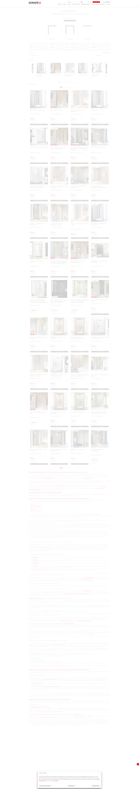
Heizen (69, 4)
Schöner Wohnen (76, 4)
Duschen (60, 4)
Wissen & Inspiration (100, 4)
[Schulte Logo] (35, 3)
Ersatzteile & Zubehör (85, 4)
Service (93, 4)
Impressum (56, 780)
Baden (64, 4)
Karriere (108, 4)
